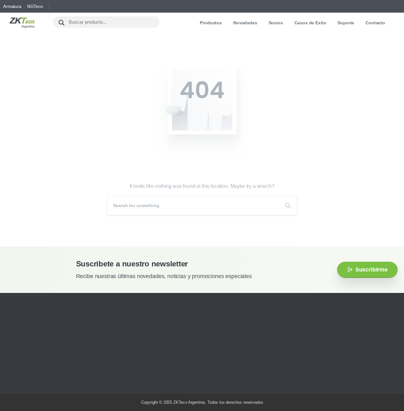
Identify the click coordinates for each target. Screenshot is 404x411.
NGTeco (35, 6)
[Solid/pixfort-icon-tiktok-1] (52, 380)
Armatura (12, 6)
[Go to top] (387, 387)
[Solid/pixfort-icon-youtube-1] (33, 380)
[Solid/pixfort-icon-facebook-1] (23, 380)
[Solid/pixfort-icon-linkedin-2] (42, 380)
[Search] (288, 205)
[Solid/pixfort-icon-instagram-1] (14, 380)
